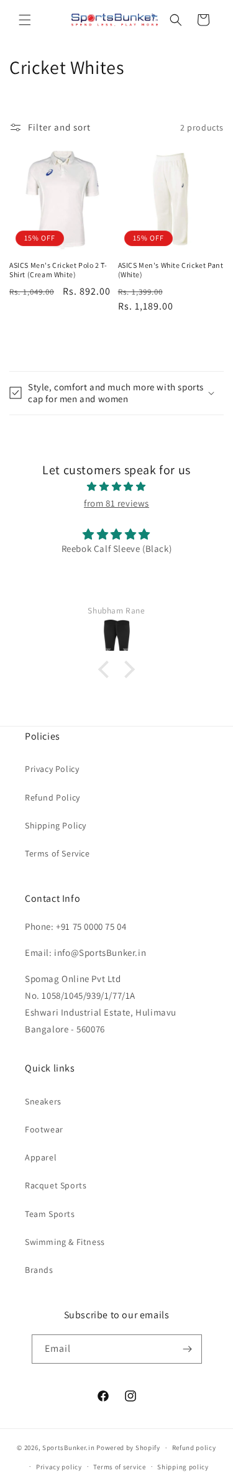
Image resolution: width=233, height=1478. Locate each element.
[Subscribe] (187, 1349)
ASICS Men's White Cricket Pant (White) (171, 270)
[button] (25, 20)
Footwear (44, 1129)
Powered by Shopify (128, 1447)
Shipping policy (183, 1466)
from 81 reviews (116, 503)
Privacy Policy (52, 768)
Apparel (41, 1157)
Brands (39, 1269)
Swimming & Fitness (65, 1241)
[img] (116, 486)
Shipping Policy (55, 825)
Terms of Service (57, 853)
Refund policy (194, 1447)
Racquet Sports (55, 1185)
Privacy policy (59, 1466)
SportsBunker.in (68, 1447)
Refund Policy (52, 797)
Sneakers (43, 1101)
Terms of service (119, 1466)
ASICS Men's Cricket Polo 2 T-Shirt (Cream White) (58, 270)
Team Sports (50, 1213)
